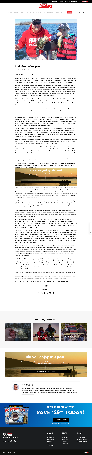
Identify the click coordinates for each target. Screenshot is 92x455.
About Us (49, 441)
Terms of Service (82, 439)
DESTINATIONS (50, 12)
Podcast (64, 441)
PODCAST (22, 12)
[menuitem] (10, 12)
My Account (50, 437)
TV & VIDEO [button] (16, 12)
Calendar (65, 443)
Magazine (65, 437)
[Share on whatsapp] (30, 74)
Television (65, 439)
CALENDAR (57, 12)
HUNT (30, 12)
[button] (3, 442)
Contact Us (50, 445)
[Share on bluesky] (32, 74)
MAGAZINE (9, 12)
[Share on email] (34, 74)
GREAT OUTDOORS (37, 12)
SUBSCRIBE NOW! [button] (61, 420)
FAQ (48, 443)
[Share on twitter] (27, 74)
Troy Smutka (18, 69)
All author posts (28, 395)
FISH (27, 12)
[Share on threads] (28, 74)
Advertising (50, 439)
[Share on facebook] (25, 74)
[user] (83, 12)
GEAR (44, 12)
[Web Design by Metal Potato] (87, 452)
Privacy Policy (81, 437)
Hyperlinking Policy (82, 441)
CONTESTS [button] (62, 12)
